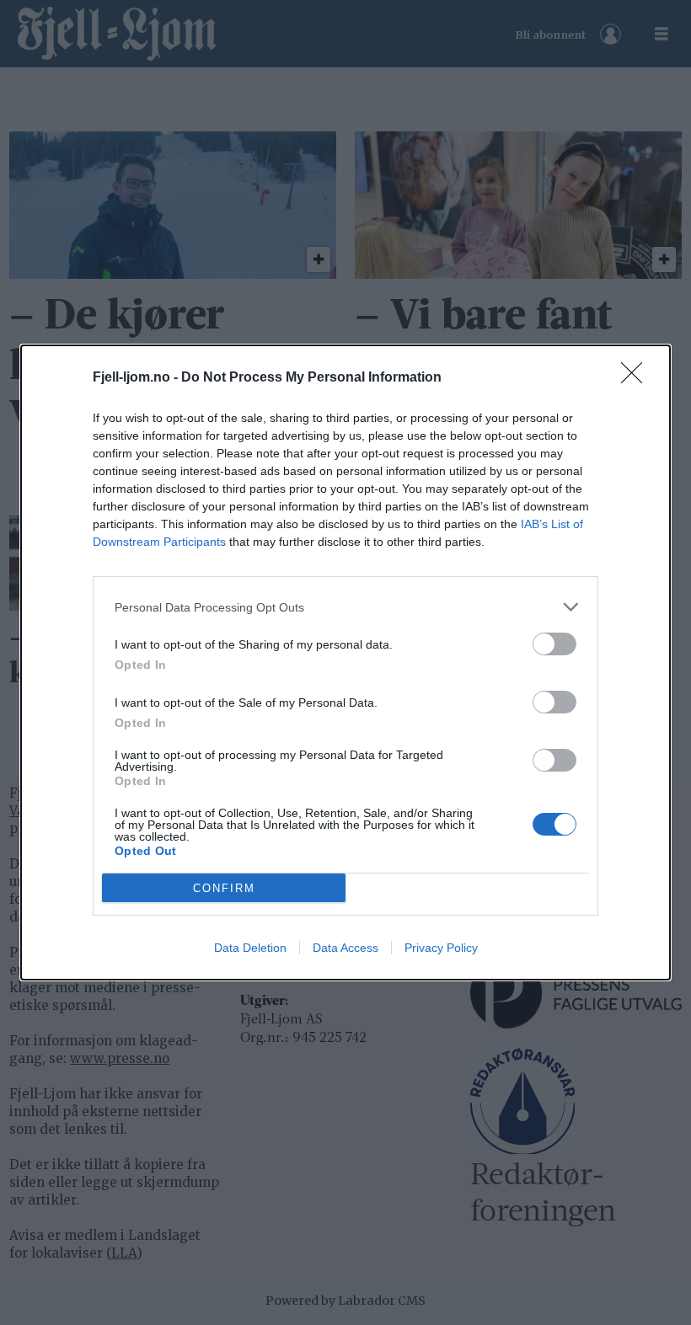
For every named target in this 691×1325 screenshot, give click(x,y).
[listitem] (345, 607)
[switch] (554, 644)
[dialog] (345, 662)
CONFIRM (224, 888)
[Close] (637, 378)
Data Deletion (250, 947)
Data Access (345, 947)
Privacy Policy (441, 947)
